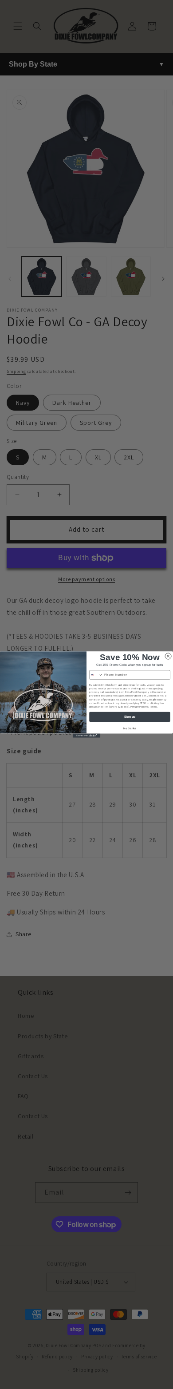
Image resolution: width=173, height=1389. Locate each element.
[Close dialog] (168, 656)
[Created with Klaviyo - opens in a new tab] (86, 735)
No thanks (129, 728)
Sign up (130, 717)
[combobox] (96, 674)
